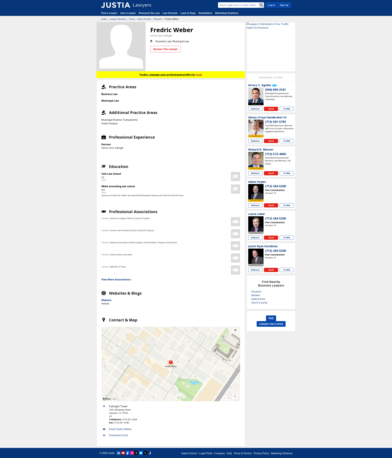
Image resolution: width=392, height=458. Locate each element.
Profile (286, 108)
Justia (104, 19)
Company (219, 453)
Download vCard (118, 435)
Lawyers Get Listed (271, 324)
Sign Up (284, 5)
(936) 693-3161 (275, 90)
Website (106, 300)
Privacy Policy (261, 453)
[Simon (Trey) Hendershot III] (256, 127)
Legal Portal (205, 453)
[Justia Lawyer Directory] (115, 5)
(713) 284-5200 (275, 186)
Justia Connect (189, 453)
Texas (132, 19)
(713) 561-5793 (275, 122)
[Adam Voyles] (256, 191)
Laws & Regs (188, 13)
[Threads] (136, 453)
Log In (271, 5)
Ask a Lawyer (128, 13)
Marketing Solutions (226, 13)
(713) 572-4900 (275, 154)
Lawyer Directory (118, 19)
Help (229, 453)
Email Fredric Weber (120, 429)
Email (271, 108)
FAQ (271, 318)
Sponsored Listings (271, 77)
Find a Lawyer (109, 13)
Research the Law (149, 13)
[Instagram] (132, 453)
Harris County (144, 19)
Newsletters (205, 13)
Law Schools (169, 13)
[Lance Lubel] (256, 224)
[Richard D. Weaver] (256, 159)
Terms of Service (243, 453)
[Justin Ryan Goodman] (256, 256)
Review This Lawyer (165, 49)
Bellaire (255, 295)
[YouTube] (123, 453)
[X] (145, 453)
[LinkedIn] (119, 453)
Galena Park (258, 299)
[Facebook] (127, 453)
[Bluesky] (141, 453)
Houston (158, 19)
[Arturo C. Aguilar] (256, 95)
